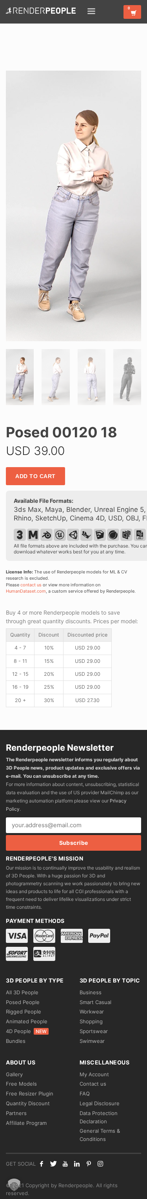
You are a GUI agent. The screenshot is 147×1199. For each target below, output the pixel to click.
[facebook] (41, 1164)
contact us (31, 585)
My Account (94, 1074)
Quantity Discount (28, 1103)
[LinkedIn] (77, 1164)
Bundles (15, 1041)
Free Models (21, 1084)
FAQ (85, 1093)
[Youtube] (65, 1164)
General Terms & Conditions (100, 1135)
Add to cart (35, 476)
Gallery (14, 1074)
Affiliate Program (26, 1123)
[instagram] (100, 1164)
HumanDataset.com (26, 591)
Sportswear (94, 1031)
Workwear (92, 1011)
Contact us (93, 1084)
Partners (16, 1113)
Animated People (26, 1021)
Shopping (91, 1021)
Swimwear (92, 1041)
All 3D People (22, 992)
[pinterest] (88, 1164)
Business (91, 992)
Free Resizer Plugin (29, 1093)
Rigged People (23, 1011)
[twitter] (53, 1164)
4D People (26, 1031)
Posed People (23, 1002)
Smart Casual (95, 1002)
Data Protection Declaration (99, 1117)
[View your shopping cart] (132, 12)
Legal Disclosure (100, 1103)
